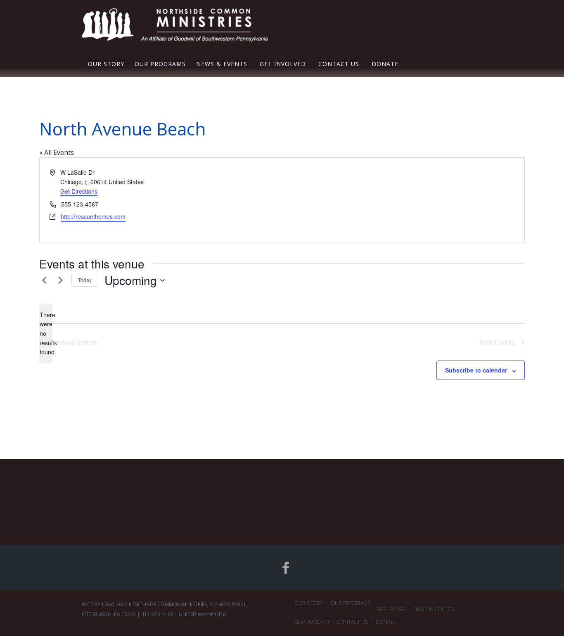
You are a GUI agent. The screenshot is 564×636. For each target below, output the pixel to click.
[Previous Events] (44, 280)
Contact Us (338, 64)
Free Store (391, 609)
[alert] (45, 333)
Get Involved (283, 64)
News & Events (221, 64)
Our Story (106, 64)
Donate (385, 64)
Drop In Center (433, 609)
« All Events (56, 152)
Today (85, 279)
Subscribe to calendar (476, 370)
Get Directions (78, 191)
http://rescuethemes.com (93, 216)
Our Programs (160, 64)
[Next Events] (60, 280)
